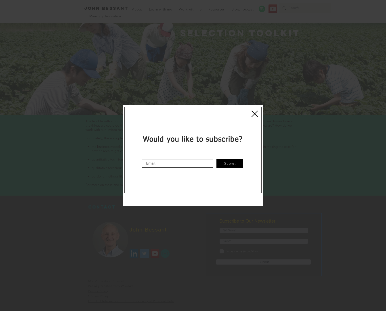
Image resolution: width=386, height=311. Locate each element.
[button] (254, 114)
